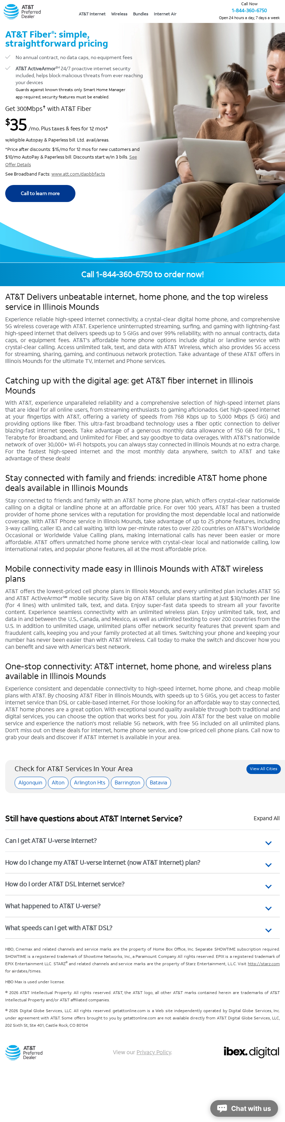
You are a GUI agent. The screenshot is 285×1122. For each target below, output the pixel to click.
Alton (58, 782)
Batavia (158, 782)
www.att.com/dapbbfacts (78, 174)
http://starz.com (264, 964)
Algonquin (30, 782)
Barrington (127, 782)
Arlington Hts (89, 782)
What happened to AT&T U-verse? (52, 906)
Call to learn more (40, 193)
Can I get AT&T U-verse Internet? (51, 840)
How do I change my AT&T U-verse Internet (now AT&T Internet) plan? (102, 862)
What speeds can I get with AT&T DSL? (58, 927)
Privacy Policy (154, 1052)
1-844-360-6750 (249, 10)
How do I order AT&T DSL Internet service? (64, 884)
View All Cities (263, 769)
